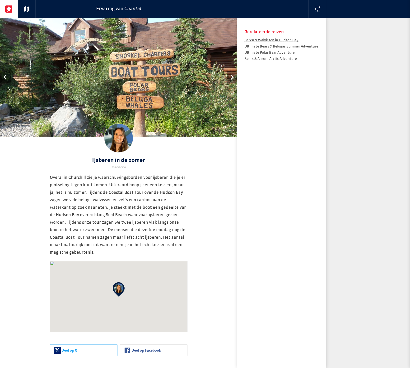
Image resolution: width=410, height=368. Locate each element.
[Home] (9, 9)
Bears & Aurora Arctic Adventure (270, 59)
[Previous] (5, 77)
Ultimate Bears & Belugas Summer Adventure (281, 46)
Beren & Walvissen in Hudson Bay (271, 40)
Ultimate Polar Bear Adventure (269, 52)
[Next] (232, 77)
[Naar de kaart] (27, 9)
